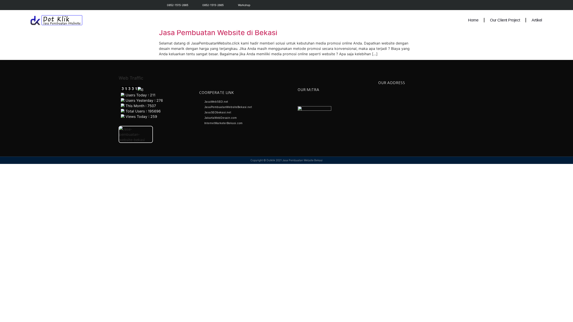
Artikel (537, 20)
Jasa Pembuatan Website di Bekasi (218, 32)
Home (473, 20)
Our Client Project (505, 20)
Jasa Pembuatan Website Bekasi (302, 160)
